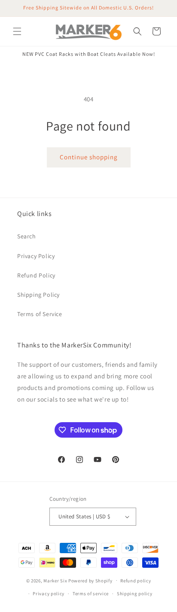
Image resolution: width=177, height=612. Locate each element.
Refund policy (135, 581)
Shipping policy (135, 594)
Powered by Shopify (90, 580)
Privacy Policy (36, 256)
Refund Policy (36, 275)
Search (26, 236)
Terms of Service (39, 314)
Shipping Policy (38, 294)
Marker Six (55, 580)
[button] (17, 31)
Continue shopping (89, 157)
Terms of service (91, 594)
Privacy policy (48, 594)
